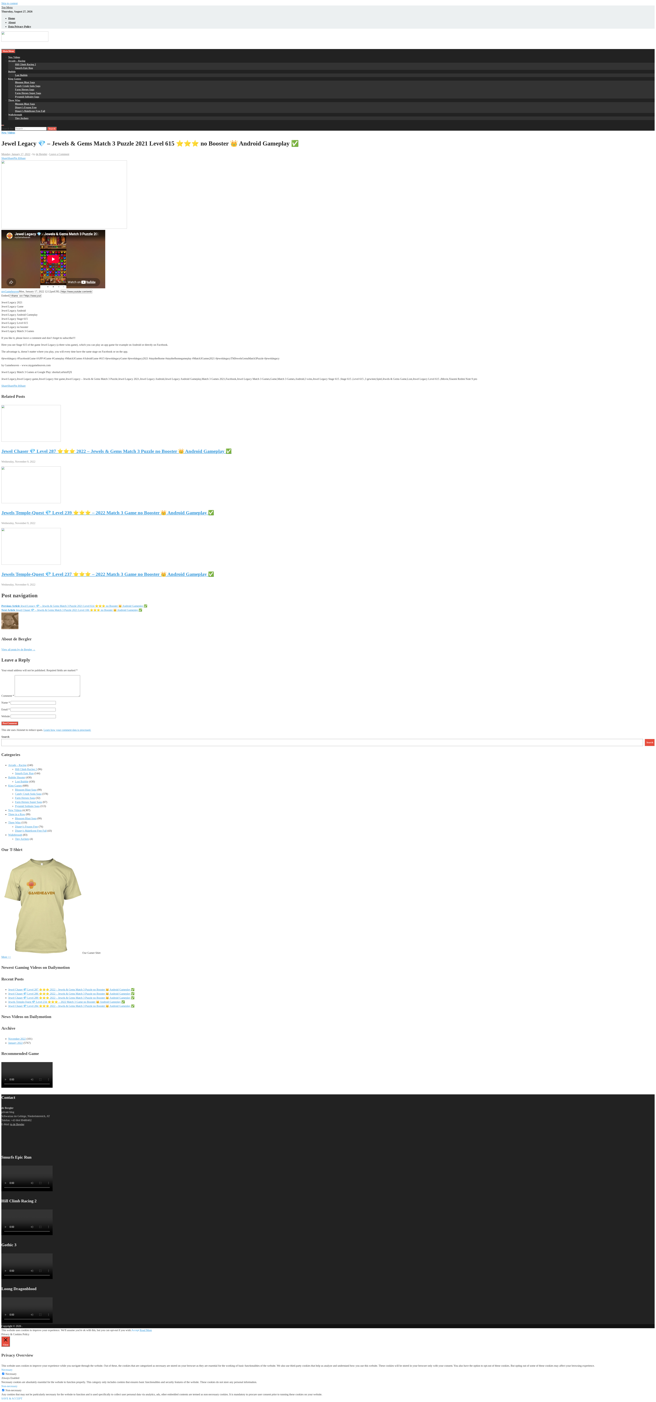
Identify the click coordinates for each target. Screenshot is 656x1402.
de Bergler (41, 154)
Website (5, 716)
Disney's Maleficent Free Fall (31, 830)
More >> (6, 957)
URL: (57, 291)
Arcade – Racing (16, 61)
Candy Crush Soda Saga (27, 86)
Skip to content (9, 3)
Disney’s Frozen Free (26, 107)
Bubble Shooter (16, 777)
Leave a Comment (59, 154)
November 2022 (17, 1038)
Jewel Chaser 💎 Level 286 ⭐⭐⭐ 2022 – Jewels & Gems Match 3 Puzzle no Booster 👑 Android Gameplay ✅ (71, 993)
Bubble (12, 71)
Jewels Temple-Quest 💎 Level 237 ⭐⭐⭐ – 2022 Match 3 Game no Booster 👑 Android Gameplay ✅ (107, 574)
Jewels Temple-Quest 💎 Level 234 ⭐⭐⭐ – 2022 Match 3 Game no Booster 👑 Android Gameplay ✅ (66, 1001)
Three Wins (14, 100)
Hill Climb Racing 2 (25, 64)
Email (5, 709)
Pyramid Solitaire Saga (27, 96)
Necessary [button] (6, 1369)
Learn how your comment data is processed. (67, 730)
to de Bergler (17, 1124)
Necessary (11, 1373)
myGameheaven (10, 291)
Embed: (5, 295)
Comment (7, 695)
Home (11, 18)
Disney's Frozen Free (26, 826)
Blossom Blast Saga (25, 82)
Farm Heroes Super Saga (28, 93)
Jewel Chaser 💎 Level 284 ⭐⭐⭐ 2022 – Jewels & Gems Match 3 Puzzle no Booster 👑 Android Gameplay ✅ (71, 1006)
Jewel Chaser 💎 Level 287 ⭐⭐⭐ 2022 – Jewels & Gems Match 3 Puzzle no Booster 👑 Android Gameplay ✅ (116, 451)
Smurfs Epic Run (24, 68)
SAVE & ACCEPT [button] (11, 1398)
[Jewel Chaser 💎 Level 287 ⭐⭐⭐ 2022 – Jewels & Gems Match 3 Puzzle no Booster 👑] (31, 440)
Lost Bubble (21, 75)
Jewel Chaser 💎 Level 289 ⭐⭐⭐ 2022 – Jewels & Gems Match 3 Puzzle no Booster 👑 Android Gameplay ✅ (71, 997)
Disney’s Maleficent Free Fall (30, 111)
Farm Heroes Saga (24, 89)
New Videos (14, 57)
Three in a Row (16, 814)
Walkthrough (15, 114)
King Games (14, 79)
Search (5, 736)
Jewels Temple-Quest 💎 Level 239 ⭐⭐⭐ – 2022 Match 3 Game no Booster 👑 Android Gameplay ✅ (107, 512)
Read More (146, 1330)
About (12, 22)
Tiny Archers (21, 118)
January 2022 (15, 1042)
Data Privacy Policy (19, 26)
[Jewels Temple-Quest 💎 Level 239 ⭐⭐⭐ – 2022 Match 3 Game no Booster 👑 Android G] (31, 502)
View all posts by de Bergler (18, 649)
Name (5, 702)
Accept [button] (135, 1330)
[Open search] (2, 125)
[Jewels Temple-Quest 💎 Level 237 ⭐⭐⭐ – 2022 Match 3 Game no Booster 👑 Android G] (31, 563)
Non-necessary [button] (9, 1386)
